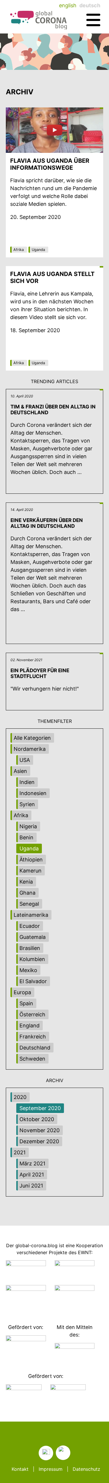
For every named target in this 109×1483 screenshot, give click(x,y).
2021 (20, 1152)
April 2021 (31, 1174)
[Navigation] (93, 20)
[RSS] (46, 1453)
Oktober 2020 (36, 1119)
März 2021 (32, 1163)
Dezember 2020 (39, 1141)
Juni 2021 (31, 1186)
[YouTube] (63, 1452)
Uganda (38, 249)
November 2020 (39, 1130)
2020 (20, 1097)
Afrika (18, 249)
